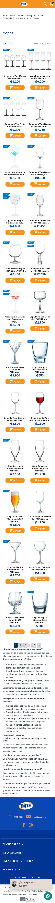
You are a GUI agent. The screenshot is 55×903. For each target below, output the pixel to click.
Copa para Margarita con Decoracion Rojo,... (15, 319)
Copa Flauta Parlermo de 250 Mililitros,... (40, 77)
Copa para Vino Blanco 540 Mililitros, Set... (40, 173)
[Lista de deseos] (12, 72)
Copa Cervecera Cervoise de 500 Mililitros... (15, 468)
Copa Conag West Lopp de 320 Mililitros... (15, 620)
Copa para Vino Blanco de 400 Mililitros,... (40, 221)
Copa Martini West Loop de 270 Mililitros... (15, 369)
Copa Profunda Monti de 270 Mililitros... (40, 318)
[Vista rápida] (18, 72)
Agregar (17, 87)
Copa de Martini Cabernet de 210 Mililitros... (15, 569)
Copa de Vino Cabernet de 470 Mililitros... (40, 518)
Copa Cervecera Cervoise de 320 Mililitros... (15, 519)
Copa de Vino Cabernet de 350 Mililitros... (15, 419)
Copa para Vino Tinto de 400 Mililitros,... (40, 269)
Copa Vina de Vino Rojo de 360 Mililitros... (40, 419)
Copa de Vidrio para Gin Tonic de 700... (15, 221)
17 (34, 645)
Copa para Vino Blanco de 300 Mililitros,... (40, 125)
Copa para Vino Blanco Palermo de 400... (15, 77)
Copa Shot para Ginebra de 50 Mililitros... (39, 369)
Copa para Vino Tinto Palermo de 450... (15, 125)
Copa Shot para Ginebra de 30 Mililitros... (39, 620)
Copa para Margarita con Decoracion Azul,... (15, 173)
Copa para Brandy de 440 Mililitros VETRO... (15, 269)
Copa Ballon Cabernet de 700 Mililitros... (39, 568)
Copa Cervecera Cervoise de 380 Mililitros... (40, 468)
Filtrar (9, 43)
